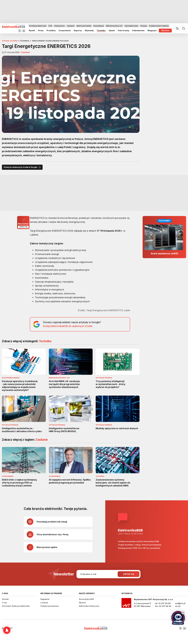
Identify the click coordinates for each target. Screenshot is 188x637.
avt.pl (177, 606)
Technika (101, 30)
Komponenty (59, 26)
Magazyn (152, 30)
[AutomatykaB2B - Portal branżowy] (13, 26)
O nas (4, 602)
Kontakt (5, 599)
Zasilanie (70, 26)
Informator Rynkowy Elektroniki (16, 606)
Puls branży (123, 30)
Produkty (51, 30)
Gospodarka (65, 30)
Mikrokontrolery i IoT (114, 26)
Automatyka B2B (86, 599)
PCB (50, 26)
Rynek (32, 30)
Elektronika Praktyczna (89, 606)
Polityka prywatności (49, 606)
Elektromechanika (84, 26)
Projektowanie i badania (159, 26)
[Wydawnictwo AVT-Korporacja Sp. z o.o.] (126, 604)
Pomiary (143, 26)
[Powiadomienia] (6, 630)
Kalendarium (138, 30)
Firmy (40, 30)
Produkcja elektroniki (37, 26)
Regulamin (44, 599)
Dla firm (165, 30)
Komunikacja (98, 26)
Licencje (44, 602)
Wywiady (89, 30)
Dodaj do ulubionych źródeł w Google (20, 167)
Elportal (82, 602)
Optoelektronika (131, 26)
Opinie (112, 30)
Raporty (78, 30)
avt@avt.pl (180, 603)
